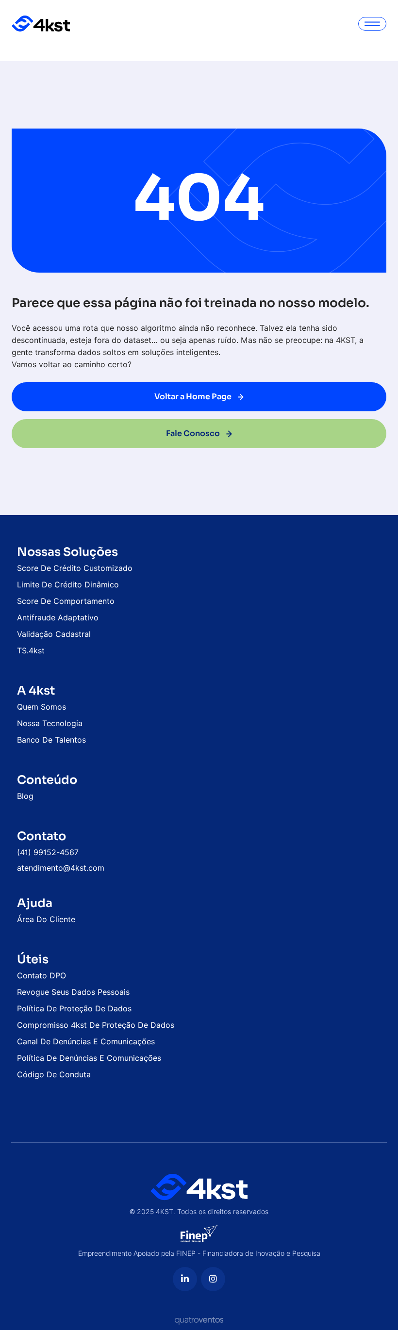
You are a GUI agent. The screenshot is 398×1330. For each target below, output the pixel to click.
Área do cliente (46, 919)
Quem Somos (41, 707)
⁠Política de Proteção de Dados (74, 1008)
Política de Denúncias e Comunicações (89, 1058)
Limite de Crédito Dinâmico (68, 584)
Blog (25, 796)
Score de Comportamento (66, 601)
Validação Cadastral (54, 634)
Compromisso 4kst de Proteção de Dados (95, 1025)
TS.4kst (31, 650)
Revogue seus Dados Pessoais (73, 992)
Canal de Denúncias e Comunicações (86, 1041)
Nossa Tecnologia (50, 723)
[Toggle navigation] (372, 24)
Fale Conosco (193, 433)
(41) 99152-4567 (48, 852)
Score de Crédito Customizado (75, 568)
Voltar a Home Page (193, 396)
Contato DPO (41, 975)
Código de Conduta (54, 1074)
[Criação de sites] (199, 1320)
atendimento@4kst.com (60, 868)
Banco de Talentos (51, 740)
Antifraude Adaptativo (58, 617)
